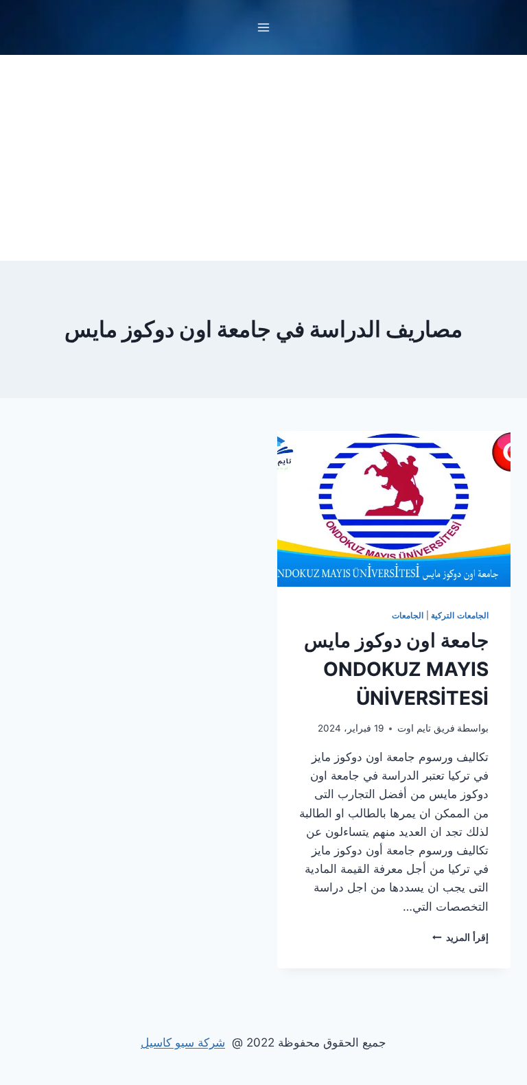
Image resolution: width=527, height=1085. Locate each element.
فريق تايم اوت (426, 728)
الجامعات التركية (460, 615)
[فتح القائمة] (264, 27)
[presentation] (394, 509)
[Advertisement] (263, 158)
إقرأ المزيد (460, 937)
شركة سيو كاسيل (183, 1042)
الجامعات (407, 615)
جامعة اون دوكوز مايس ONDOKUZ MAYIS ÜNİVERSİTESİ (396, 669)
